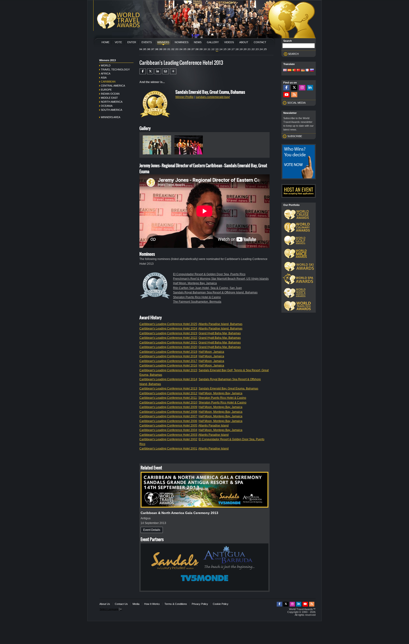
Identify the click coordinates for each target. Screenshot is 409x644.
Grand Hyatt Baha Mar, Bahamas (220, 333)
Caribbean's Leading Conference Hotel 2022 (168, 337)
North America (111, 101)
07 (193, 49)
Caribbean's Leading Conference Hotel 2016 (168, 365)
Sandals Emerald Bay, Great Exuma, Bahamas (228, 388)
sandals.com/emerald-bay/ (213, 97)
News (197, 42)
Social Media (296, 102)
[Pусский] (312, 70)
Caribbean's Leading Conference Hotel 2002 (168, 439)
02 (173, 49)
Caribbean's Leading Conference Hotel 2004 (168, 430)
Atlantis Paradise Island (213, 425)
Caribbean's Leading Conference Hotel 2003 (168, 434)
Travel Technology (115, 69)
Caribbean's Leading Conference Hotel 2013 (168, 388)
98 (157, 49)
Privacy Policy (200, 603)
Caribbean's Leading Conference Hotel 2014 (168, 379)
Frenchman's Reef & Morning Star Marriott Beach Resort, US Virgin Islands (221, 278)
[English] (285, 70)
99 (161, 49)
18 (237, 49)
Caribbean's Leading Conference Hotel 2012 (168, 393)
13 (217, 49)
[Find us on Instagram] (302, 87)
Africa (105, 73)
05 (185, 49)
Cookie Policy (220, 603)
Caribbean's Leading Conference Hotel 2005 (168, 425)
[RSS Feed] (294, 94)
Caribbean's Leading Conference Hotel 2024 (168, 328)
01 (169, 49)
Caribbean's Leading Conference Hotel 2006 (168, 421)
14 (221, 49)
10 (205, 49)
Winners (163, 42)
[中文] (298, 70)
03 (177, 49)
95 (144, 49)
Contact (260, 42)
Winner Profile (184, 97)
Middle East (109, 97)
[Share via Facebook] (143, 71)
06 (189, 49)
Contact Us (121, 603)
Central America (113, 85)
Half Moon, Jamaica (211, 351)
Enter (131, 42)
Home (105, 42)
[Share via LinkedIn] (158, 71)
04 (181, 49)
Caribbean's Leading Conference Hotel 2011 (168, 397)
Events (147, 42)
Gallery (213, 42)
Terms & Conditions (175, 603)
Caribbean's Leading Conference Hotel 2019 (168, 351)
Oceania (106, 105)
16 (229, 49)
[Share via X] (150, 71)
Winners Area (110, 117)
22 (253, 49)
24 (261, 49)
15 (225, 49)
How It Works (152, 603)
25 (265, 49)
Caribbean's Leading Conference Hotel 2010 (168, 402)
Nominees (181, 42)
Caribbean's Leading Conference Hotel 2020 (168, 347)
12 (213, 49)
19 (241, 49)
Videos (229, 42)
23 (257, 49)
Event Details (151, 530)
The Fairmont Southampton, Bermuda (197, 301)
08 (197, 49)
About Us (104, 603)
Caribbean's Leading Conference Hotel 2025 (168, 324)
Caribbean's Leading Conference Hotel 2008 (168, 411)
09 (201, 49)
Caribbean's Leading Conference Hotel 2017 (168, 361)
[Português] (294, 70)
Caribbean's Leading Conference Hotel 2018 (168, 356)
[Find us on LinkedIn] (310, 87)
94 (140, 49)
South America (111, 109)
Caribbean (108, 81)
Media (136, 603)
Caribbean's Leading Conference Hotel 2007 (168, 416)
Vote (118, 42)
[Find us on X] (294, 87)
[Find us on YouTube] (286, 94)
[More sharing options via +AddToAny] (173, 71)
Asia (104, 77)
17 (233, 49)
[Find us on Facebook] (286, 87)
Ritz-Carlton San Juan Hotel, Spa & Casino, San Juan (207, 288)
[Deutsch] (303, 70)
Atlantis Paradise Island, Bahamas (220, 324)
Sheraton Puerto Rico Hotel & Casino (197, 297)
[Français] (307, 70)
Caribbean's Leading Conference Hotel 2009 (168, 407)
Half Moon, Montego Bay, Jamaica (195, 283)
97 (152, 49)
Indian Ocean (110, 93)
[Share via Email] (166, 71)
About (243, 42)
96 (148, 49)
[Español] (289, 70)
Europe (106, 89)
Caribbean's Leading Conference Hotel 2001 (168, 448)
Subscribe (294, 136)
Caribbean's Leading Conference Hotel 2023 (168, 333)
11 (209, 49)
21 (249, 49)
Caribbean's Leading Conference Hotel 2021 (168, 342)
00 (165, 49)
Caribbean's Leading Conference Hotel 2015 (168, 370)
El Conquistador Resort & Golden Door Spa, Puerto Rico (209, 274)
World (106, 65)
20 (245, 49)
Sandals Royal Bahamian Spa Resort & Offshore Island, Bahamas (215, 292)
